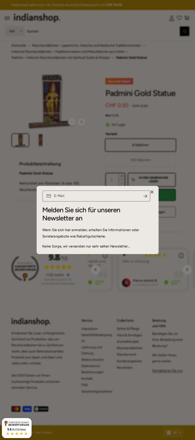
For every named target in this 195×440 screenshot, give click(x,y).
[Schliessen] (151, 192)
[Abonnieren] (145, 196)
